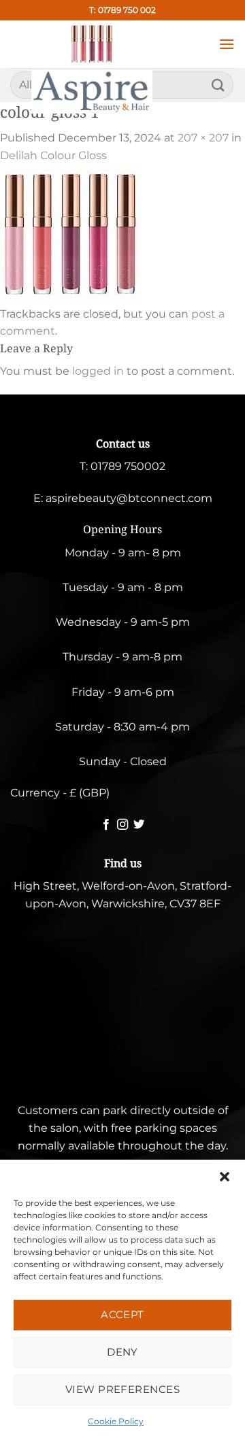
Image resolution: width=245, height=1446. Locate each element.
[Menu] (226, 44)
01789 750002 (128, 466)
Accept (122, 1314)
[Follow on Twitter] (138, 825)
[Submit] (218, 84)
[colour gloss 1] (70, 233)
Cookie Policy (116, 1421)
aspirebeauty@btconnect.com (129, 498)
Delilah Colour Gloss (53, 155)
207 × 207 (203, 137)
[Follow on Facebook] (105, 825)
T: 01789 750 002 (122, 10)
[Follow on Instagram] (122, 825)
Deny (122, 1351)
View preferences (122, 1389)
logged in (98, 371)
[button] (224, 1176)
